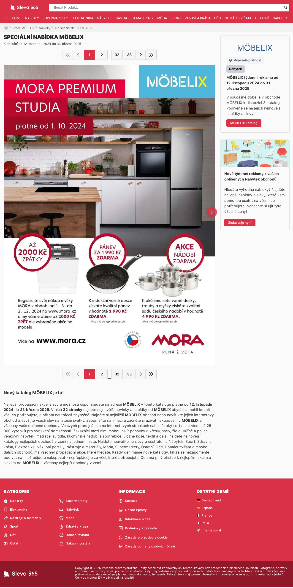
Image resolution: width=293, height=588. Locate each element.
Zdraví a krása (197, 18)
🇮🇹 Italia (203, 523)
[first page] (67, 55)
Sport (176, 18)
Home (16, 18)
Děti (217, 18)
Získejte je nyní (240, 222)
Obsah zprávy (136, 510)
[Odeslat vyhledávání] (285, 7)
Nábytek (104, 18)
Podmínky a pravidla (141, 528)
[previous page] (78, 55)
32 (117, 54)
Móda (162, 18)
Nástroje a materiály (134, 18)
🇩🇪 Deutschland (209, 500)
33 (129, 54)
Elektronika (82, 18)
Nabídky (32, 18)
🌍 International (209, 530)
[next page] (141, 55)
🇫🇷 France (204, 515)
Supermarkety (55, 18)
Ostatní (262, 18)
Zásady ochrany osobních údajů (150, 546)
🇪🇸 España (205, 508)
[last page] (151, 55)
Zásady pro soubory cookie (146, 537)
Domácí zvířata (238, 18)
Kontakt (131, 501)
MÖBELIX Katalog (244, 123)
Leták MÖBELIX (23, 28)
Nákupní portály (78, 543)
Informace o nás (137, 519)
